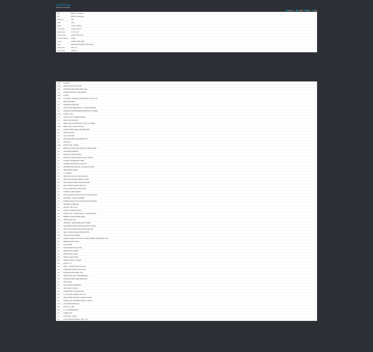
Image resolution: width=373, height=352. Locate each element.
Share (315, 10)
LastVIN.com (63, 5)
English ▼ (291, 10)
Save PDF (300, 10)
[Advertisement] (186, 66)
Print (308, 10)
